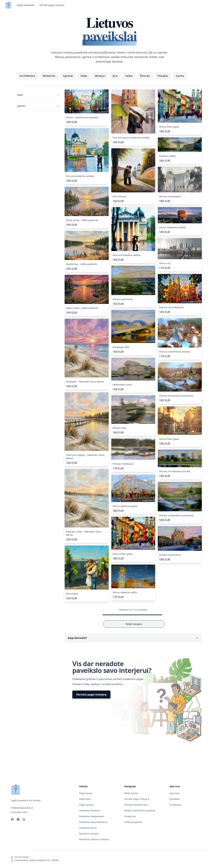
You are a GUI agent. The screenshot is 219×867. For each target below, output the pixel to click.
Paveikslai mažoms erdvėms (94, 839)
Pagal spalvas (86, 804)
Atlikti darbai (131, 793)
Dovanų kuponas (133, 822)
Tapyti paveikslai (25, 5)
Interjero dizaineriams (136, 804)
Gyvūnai (68, 76)
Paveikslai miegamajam (91, 816)
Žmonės (145, 76)
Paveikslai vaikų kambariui (93, 822)
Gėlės (83, 76)
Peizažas (163, 76)
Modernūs (49, 76)
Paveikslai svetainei (89, 810)
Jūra (115, 76)
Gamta (180, 76)
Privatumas (175, 804)
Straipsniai (130, 816)
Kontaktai (174, 798)
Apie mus (174, 793)
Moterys (100, 76)
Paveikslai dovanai (89, 833)
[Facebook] (12, 820)
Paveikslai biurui (88, 827)
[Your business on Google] (23, 820)
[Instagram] (18, 820)
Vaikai (128, 76)
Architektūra (27, 76)
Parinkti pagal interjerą (51, 5)
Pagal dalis (85, 798)
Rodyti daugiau (134, 623)
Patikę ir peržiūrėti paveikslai (139, 810)
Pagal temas (85, 793)
